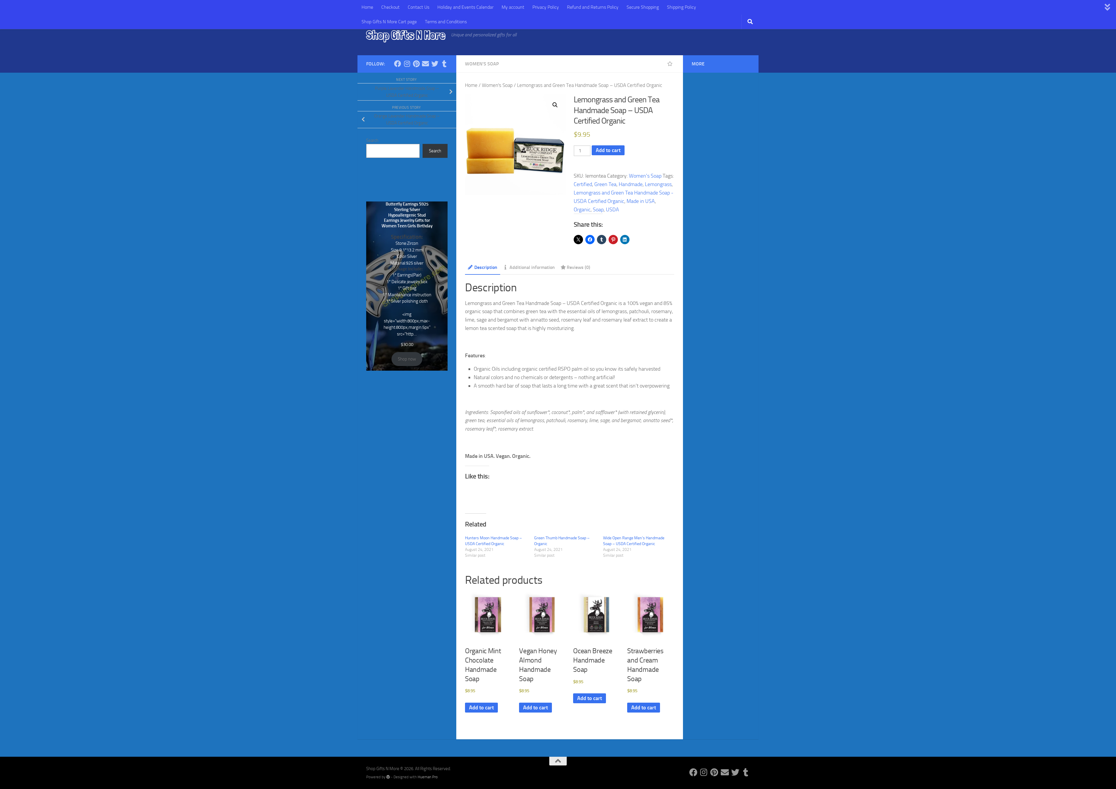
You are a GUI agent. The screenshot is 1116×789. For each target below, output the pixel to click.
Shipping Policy (681, 7)
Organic (582, 209)
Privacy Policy (545, 7)
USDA (612, 209)
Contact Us (418, 7)
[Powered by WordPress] (388, 777)
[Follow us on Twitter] (434, 63)
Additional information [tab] (532, 267)
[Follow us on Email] (425, 63)
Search (372, 140)
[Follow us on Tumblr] (444, 63)
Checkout (390, 7)
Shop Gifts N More (405, 35)
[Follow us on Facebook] (397, 63)
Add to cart (608, 150)
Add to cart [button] (481, 707)
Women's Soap (482, 64)
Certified (583, 184)
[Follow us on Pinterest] (416, 63)
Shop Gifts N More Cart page (389, 21)
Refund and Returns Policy (592, 7)
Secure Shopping (643, 7)
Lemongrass (658, 184)
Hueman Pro (428, 777)
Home (367, 7)
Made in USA (641, 201)
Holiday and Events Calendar (465, 7)
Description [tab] (485, 267)
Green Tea (605, 184)
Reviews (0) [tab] (578, 267)
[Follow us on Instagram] (406, 63)
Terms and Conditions (446, 21)
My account (513, 7)
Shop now (407, 359)
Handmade (631, 184)
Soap (598, 209)
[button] (555, 105)
